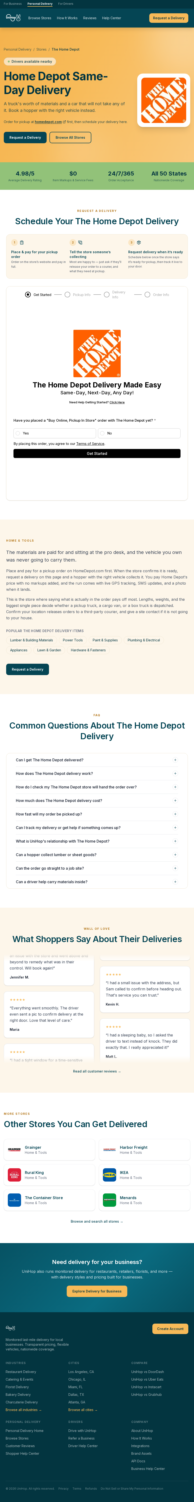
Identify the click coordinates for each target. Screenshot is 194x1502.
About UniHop (142, 1431)
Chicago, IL (77, 1379)
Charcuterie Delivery (22, 1402)
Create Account (170, 1329)
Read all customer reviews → (97, 1071)
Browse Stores (39, 18)
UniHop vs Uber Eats (147, 1379)
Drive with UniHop (82, 1431)
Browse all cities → (83, 1410)
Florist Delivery (17, 1387)
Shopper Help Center (22, 1453)
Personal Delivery (40, 3)
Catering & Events (19, 1379)
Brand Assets (141, 1453)
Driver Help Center (83, 1446)
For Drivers (65, 3)
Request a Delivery (169, 18)
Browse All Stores (70, 137)
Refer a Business (81, 1438)
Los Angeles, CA (81, 1372)
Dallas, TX (76, 1394)
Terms (76, 1488)
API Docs (138, 1461)
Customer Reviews (20, 1446)
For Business (13, 3)
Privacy (63, 1488)
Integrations (140, 1446)
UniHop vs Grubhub (146, 1394)
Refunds (91, 1488)
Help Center (111, 18)
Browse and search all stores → (97, 1221)
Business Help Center (148, 1469)
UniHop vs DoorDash (147, 1372)
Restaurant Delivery (21, 1372)
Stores (41, 49)
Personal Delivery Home (25, 1431)
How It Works (67, 18)
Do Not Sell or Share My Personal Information (132, 1488)
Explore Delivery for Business (97, 1291)
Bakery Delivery (18, 1394)
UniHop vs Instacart (146, 1387)
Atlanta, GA (76, 1402)
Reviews (90, 18)
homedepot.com (48, 122)
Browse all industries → (24, 1410)
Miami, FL (75, 1387)
